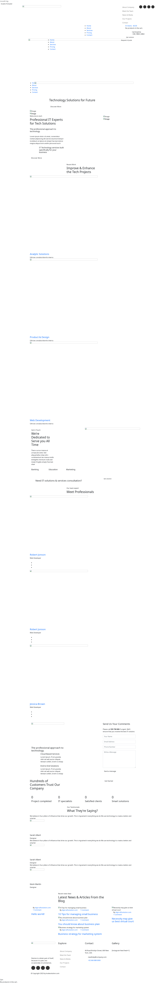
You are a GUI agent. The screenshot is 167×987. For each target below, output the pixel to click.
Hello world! (37, 914)
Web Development (40, 420)
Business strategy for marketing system (80, 933)
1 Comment (37, 910)
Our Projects (127, 19)
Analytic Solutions (39, 254)
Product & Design (39, 337)
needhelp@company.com (97, 6)
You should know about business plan (79, 924)
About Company (128, 7)
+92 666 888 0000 (94, 960)
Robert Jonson (38, 554)
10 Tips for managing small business (78, 914)
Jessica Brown (37, 703)
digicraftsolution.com (43, 908)
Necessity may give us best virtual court (123, 920)
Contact (125, 23)
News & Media (127, 15)
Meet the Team (127, 11)
